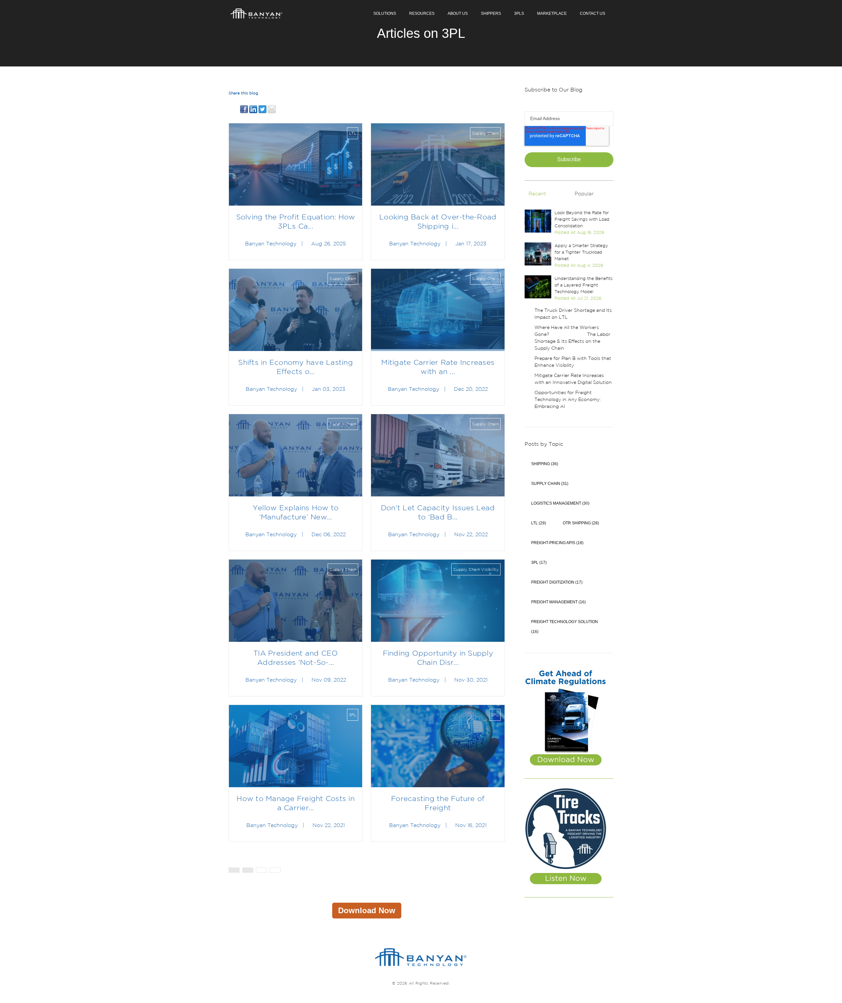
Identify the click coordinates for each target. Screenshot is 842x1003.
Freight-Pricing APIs (557, 542)
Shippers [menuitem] (491, 13)
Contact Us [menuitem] (592, 13)
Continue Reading (295, 164)
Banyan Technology (270, 243)
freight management (558, 602)
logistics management (560, 503)
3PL (353, 715)
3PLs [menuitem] (519, 13)
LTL (353, 133)
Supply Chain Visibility (476, 569)
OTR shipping (581, 523)
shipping (544, 464)
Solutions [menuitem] (384, 13)
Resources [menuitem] (421, 13)
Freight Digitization (556, 582)
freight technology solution (564, 626)
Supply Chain (485, 133)
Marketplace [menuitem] (552, 13)
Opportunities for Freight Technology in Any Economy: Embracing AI (567, 399)
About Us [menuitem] (458, 13)
